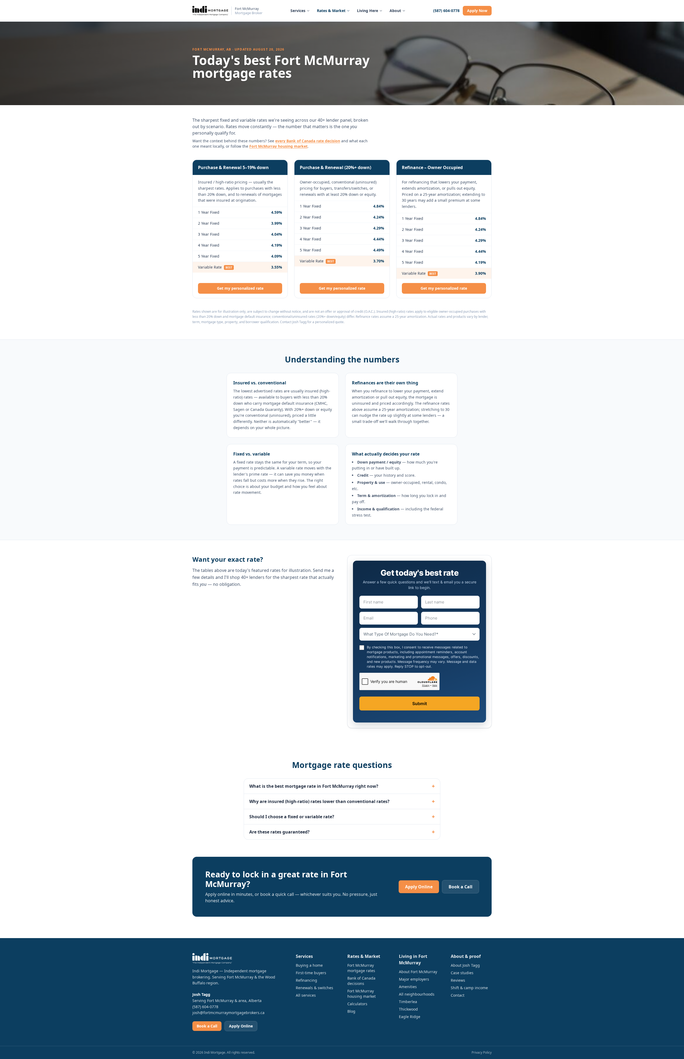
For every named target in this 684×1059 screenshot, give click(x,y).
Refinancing (306, 980)
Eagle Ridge (409, 1016)
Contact (457, 995)
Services (297, 10)
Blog (351, 1011)
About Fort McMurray (418, 971)
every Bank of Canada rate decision (307, 140)
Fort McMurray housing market (278, 146)
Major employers (414, 979)
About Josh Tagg (465, 965)
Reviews (458, 980)
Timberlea (408, 1001)
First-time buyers (311, 972)
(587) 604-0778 (446, 10)
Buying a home (309, 965)
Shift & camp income (469, 987)
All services (306, 995)
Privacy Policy (482, 1052)
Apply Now (477, 10)
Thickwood (408, 1009)
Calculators (357, 1003)
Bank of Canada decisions (361, 981)
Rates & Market (331, 10)
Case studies (462, 972)
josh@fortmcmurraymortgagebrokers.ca (228, 1012)
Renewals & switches (314, 987)
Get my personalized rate (240, 288)
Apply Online (419, 887)
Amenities (408, 986)
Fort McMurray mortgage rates (361, 968)
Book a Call (460, 887)
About (395, 10)
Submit (419, 703)
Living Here (367, 10)
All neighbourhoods (416, 994)
